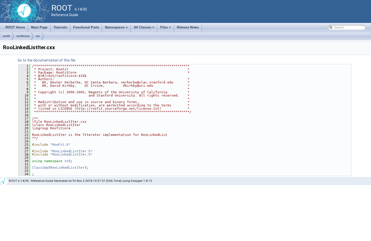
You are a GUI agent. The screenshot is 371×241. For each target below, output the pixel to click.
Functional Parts (86, 27)
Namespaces (116, 28)
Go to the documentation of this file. (47, 60)
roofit (6, 36)
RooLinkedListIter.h (71, 151)
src (38, 36)
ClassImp (40, 167)
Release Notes (188, 27)
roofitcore (23, 36)
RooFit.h (60, 144)
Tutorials (60, 27)
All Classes (144, 28)
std (67, 161)
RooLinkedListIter (67, 167)
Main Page (39, 27)
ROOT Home (15, 27)
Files (166, 28)
